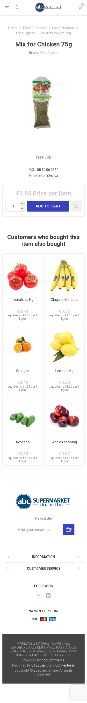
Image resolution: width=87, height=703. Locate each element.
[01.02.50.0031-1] (23, 416)
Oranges (22, 371)
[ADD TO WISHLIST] (76, 206)
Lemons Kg (64, 371)
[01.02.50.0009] (23, 345)
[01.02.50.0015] (64, 345)
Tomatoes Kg (22, 299)
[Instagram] (48, 595)
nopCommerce (53, 660)
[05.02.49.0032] (64, 274)
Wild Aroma (49, 52)
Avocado (22, 442)
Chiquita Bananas (64, 299)
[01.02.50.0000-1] (23, 274)
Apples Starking (64, 442)
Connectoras (65, 665)
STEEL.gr (38, 665)
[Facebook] (39, 595)
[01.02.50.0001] (64, 416)
